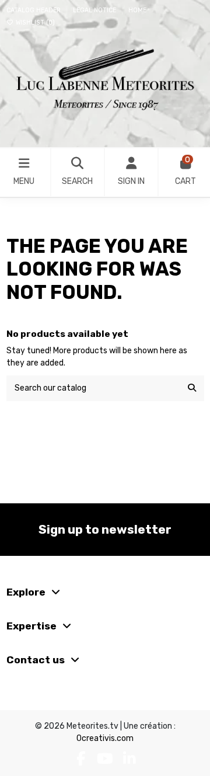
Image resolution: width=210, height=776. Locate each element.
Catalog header (34, 10)
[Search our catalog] (192, 388)
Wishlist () (34, 22)
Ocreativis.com (105, 738)
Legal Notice (95, 10)
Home (137, 10)
